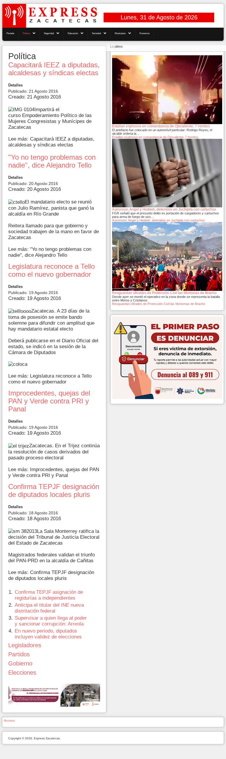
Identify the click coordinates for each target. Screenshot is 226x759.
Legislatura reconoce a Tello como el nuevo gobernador (51, 270)
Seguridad (49, 33)
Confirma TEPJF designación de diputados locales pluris (53, 490)
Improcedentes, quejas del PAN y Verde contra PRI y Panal (49, 401)
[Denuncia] (167, 357)
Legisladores (24, 645)
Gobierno (20, 663)
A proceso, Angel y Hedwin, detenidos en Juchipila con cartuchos (158, 220)
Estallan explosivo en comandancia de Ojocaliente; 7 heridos (155, 137)
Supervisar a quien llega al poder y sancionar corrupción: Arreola (51, 621)
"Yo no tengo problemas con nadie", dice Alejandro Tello (52, 161)
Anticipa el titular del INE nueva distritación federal (49, 608)
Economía (144, 33)
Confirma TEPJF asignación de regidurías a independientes (49, 595)
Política (26, 33)
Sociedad (96, 33)
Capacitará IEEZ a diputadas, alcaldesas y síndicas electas (54, 69)
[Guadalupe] (54, 695)
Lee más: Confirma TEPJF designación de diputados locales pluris (51, 575)
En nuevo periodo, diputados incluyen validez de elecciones (48, 634)
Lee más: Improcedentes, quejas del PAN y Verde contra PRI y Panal (53, 472)
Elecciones (22, 672)
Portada (10, 33)
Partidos (19, 654)
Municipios (120, 33)
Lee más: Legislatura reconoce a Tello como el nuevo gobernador (50, 379)
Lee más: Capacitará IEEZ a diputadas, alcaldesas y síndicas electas (51, 142)
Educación (73, 33)
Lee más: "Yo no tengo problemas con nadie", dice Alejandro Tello (49, 252)
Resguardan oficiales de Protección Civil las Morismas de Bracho (158, 304)
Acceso (9, 720)
